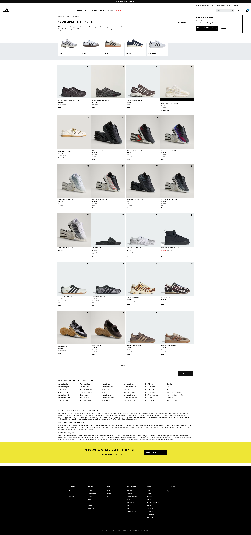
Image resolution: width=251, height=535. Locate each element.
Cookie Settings (115, 530)
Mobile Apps (130, 502)
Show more (131, 31)
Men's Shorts (106, 395)
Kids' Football (150, 389)
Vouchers (149, 505)
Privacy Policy (125, 530)
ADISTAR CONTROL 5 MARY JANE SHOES (68, 100)
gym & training (92, 493)
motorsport (91, 508)
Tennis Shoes (84, 398)
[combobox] (225, 10)
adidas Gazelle (63, 389)
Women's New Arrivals (175, 395)
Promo (149, 493)
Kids (108, 496)
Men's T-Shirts (107, 389)
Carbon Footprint (132, 496)
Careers (129, 493)
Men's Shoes (106, 384)
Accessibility (150, 514)
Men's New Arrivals (174, 392)
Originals (69, 17)
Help (148, 490)
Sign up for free (153, 452)
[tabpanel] (125, 222)
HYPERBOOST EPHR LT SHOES (135, 150)
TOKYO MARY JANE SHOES (134, 248)
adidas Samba (63, 384)
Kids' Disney (149, 400)
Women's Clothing (130, 400)
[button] (80, 10)
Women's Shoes (129, 384)
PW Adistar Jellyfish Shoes (169, 103)
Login (241, 5)
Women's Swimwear (130, 398)
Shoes (77, 17)
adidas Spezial (63, 392)
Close (223, 28)
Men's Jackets (106, 392)
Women (109, 493)
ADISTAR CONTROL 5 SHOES (134, 100)
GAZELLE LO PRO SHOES (64, 151)
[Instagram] (168, 490)
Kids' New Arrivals (151, 395)
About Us (129, 490)
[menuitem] (80, 10)
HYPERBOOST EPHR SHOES (99, 150)
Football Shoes (85, 387)
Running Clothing (86, 389)
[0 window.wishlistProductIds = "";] (242, 11)
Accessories (71, 496)
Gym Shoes (84, 395)
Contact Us (150, 511)
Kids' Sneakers (150, 387)
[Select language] (247, 6)
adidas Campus (63, 387)
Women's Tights (129, 392)
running (90, 490)
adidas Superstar (64, 400)
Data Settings (105, 530)
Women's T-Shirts (130, 389)
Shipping (149, 496)
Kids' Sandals (150, 392)
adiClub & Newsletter (153, 502)
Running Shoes (85, 384)
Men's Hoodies (107, 400)
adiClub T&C (130, 508)
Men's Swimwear (108, 398)
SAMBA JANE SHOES (63, 346)
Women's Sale (172, 400)
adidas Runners (131, 511)
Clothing (70, 493)
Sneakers (170, 384)
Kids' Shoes (149, 384)
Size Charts (150, 508)
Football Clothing (86, 392)
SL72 (168, 389)
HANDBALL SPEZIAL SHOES (134, 345)
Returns (149, 499)
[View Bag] (247, 10)
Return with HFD (151, 520)
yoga (89, 502)
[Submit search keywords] (232, 10)
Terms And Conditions (137, 530)
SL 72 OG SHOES (165, 297)
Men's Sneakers (107, 387)
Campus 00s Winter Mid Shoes (170, 248)
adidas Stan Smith (64, 398)
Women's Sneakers (130, 387)
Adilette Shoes (96, 248)
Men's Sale (170, 398)
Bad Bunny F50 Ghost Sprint (100, 100)
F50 (168, 387)
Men (108, 490)
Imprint (148, 530)
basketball (90, 496)
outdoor (90, 505)
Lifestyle (61, 17)
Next (185, 373)
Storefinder (150, 517)
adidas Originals (64, 395)
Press (128, 499)
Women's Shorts (129, 395)
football (90, 499)
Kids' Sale (148, 398)
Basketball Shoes (86, 400)
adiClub (129, 505)
